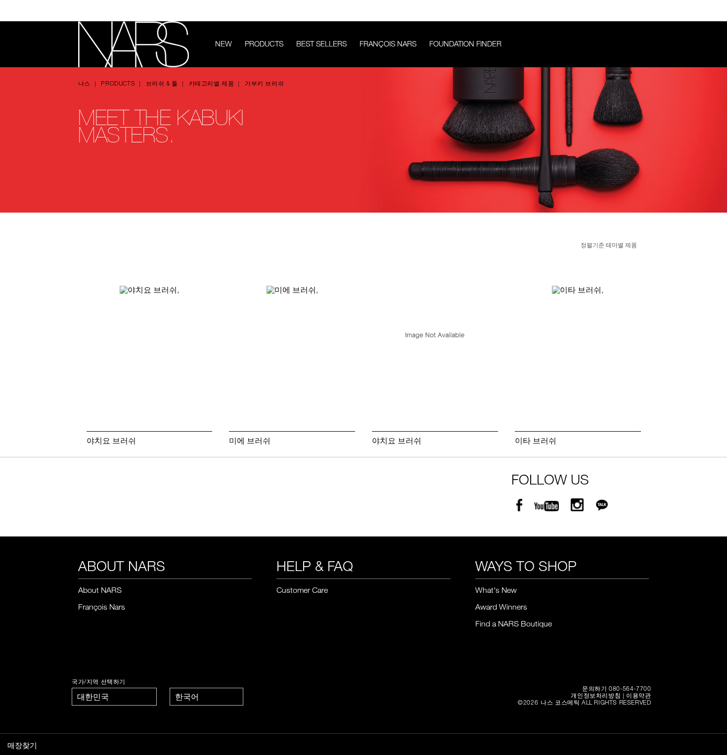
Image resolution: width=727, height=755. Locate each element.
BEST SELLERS (321, 43)
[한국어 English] (206, 697)
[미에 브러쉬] (292, 347)
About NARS (100, 589)
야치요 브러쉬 (111, 440)
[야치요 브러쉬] (150, 347)
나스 (84, 83)
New (223, 43)
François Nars (388, 43)
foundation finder (465, 43)
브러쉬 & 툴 (162, 83)
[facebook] (519, 507)
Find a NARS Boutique (513, 623)
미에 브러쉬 (250, 440)
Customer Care (302, 589)
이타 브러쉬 (535, 440)
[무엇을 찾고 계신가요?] (642, 44)
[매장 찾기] (644, 10)
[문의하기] (629, 10)
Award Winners (501, 606)
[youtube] (546, 507)
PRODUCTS (264, 43)
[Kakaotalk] (601, 507)
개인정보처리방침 (596, 695)
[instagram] (577, 507)
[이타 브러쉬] (578, 347)
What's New (496, 589)
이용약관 (638, 695)
